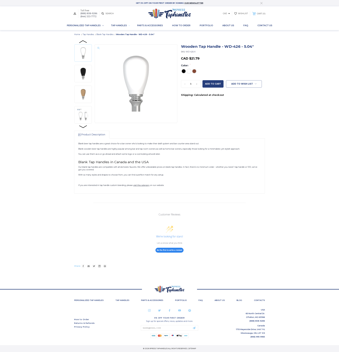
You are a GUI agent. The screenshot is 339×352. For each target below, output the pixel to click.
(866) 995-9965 (257, 337)
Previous (83, 42)
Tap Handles (119, 25)
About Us (228, 25)
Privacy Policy (82, 327)
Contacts (259, 300)
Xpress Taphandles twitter (159, 310)
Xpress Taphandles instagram (149, 310)
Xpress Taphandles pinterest (190, 310)
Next (83, 126)
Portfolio (206, 25)
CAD (225, 13)
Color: (185, 65)
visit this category (141, 185)
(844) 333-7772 (88, 16)
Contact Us (264, 25)
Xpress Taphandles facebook (169, 310)
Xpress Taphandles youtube (180, 310)
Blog (239, 300)
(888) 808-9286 (88, 13)
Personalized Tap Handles (84, 25)
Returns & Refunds (84, 323)
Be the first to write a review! (169, 250)
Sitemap (192, 348)
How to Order (181, 25)
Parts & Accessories (150, 25)
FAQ (245, 25)
